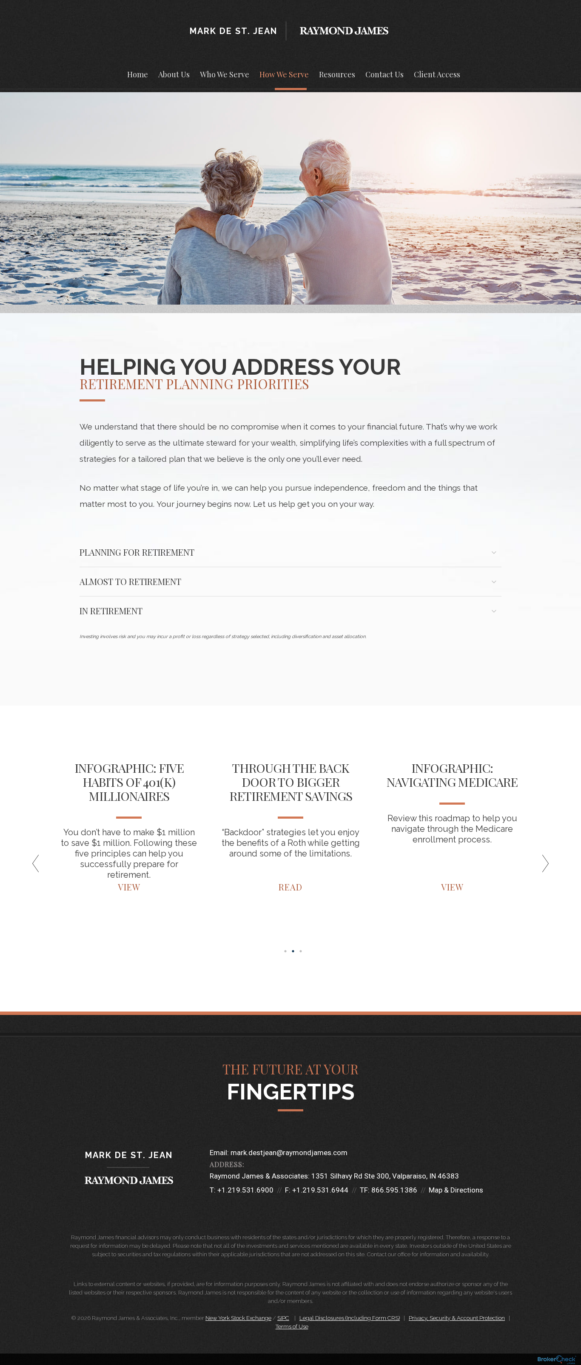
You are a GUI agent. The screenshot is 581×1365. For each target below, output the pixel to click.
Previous (39, 866)
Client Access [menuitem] (437, 74)
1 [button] (285, 951)
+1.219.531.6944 (320, 1190)
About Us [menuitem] (174, 74)
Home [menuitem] (137, 74)
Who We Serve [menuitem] (224, 74)
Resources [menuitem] (337, 74)
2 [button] (293, 951)
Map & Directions (456, 1190)
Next (541, 866)
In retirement (111, 610)
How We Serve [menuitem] (284, 74)
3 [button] (300, 951)
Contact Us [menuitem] (384, 74)
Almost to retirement (130, 581)
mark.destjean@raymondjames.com (289, 1152)
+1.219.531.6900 (245, 1190)
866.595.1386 (394, 1190)
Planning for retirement (137, 552)
